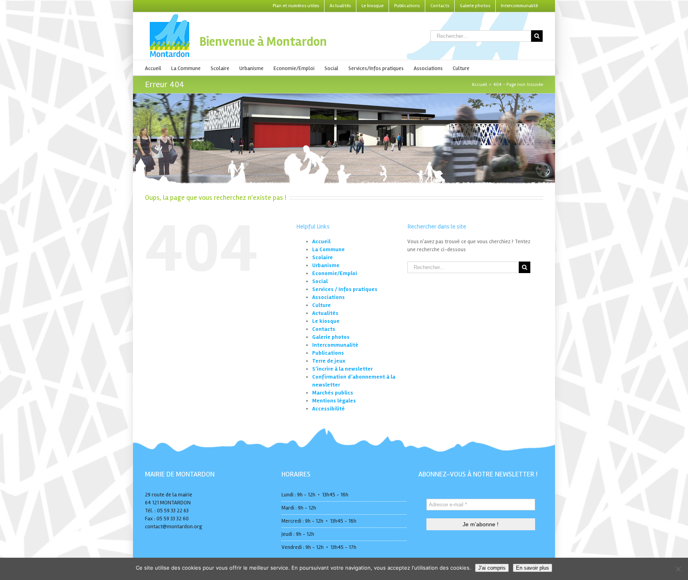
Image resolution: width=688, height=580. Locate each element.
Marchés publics (332, 392)
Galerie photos (331, 337)
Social (320, 281)
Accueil (321, 241)
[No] (678, 569)
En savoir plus (532, 568)
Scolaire (322, 257)
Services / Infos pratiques (344, 289)
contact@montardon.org (173, 526)
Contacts (323, 329)
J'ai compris (492, 568)
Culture (321, 305)
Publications (328, 353)
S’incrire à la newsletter (342, 368)
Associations (328, 297)
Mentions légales (334, 400)
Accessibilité (328, 408)
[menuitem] (296, 6)
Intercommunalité (335, 345)
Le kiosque (326, 321)
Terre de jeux (328, 360)
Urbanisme (326, 265)
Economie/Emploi (334, 273)
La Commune (328, 249)
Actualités (325, 313)
